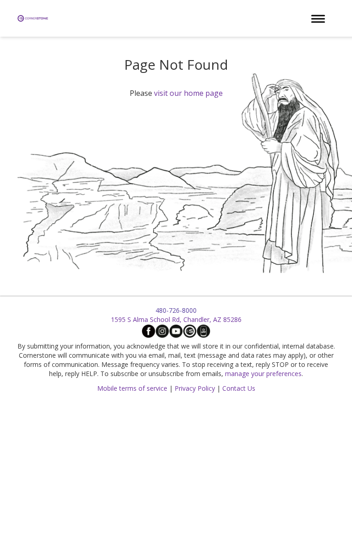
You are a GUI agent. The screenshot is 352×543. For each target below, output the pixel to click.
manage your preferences (263, 373)
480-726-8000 (176, 310)
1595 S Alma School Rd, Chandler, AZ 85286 (176, 319)
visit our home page (188, 93)
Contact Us (238, 388)
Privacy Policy (195, 388)
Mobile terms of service (132, 388)
